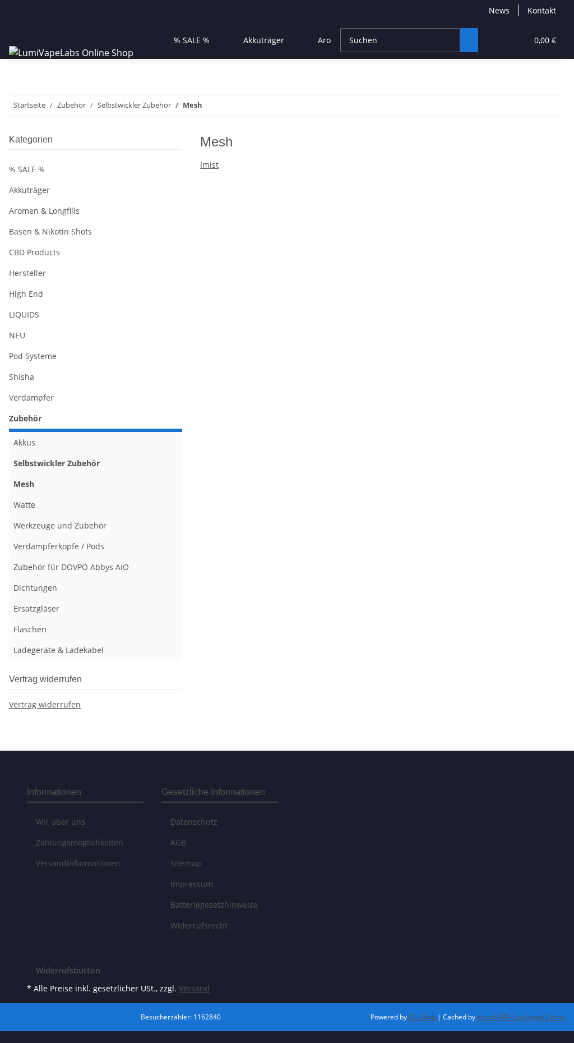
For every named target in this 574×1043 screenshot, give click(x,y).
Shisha (21, 376)
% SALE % (27, 169)
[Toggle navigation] (23, 30)
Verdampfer (31, 397)
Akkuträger (29, 190)
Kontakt (541, 10)
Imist (209, 164)
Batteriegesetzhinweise (214, 904)
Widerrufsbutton (68, 970)
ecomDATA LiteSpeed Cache (521, 1017)
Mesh (23, 484)
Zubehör (25, 418)
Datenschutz (193, 821)
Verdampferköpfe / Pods (58, 546)
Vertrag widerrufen (45, 704)
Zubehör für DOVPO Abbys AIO (71, 567)
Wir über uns (60, 821)
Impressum (191, 884)
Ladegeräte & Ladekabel (58, 650)
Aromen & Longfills (44, 210)
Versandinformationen (78, 863)
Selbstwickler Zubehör (56, 463)
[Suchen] (469, 40)
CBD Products (34, 252)
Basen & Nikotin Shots (50, 231)
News (499, 10)
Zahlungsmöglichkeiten (79, 842)
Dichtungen (35, 587)
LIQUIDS (24, 314)
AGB (178, 842)
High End (26, 293)
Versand (194, 988)
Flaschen (30, 629)
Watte (24, 504)
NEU (17, 335)
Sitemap (185, 863)
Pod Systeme (33, 356)
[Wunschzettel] (514, 40)
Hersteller (27, 273)
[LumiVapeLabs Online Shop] (71, 52)
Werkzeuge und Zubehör (60, 525)
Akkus (24, 442)
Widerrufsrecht (199, 925)
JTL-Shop (423, 1017)
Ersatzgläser (36, 608)
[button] (496, 40)
